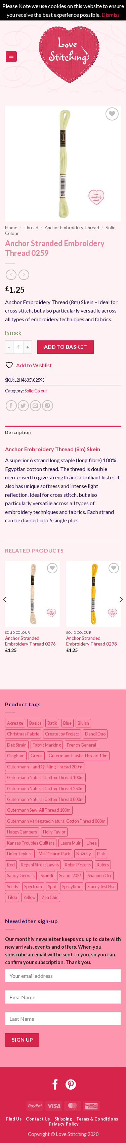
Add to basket (65, 347)
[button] (11, 56)
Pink (101, 853)
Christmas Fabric (23, 733)
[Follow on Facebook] (55, 1085)
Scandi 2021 (70, 875)
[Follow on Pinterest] (71, 1085)
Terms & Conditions (97, 1119)
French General (81, 745)
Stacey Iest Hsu (101, 886)
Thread (31, 227)
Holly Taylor (54, 832)
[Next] (121, 613)
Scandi (47, 875)
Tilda (12, 897)
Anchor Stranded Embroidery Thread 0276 (30, 641)
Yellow (29, 897)
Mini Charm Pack (54, 853)
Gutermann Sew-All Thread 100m (39, 810)
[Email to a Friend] (35, 405)
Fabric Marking (47, 745)
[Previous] (5, 613)
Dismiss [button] (110, 14)
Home (11, 227)
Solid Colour (36, 390)
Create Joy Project (62, 733)
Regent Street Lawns (40, 864)
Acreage (15, 723)
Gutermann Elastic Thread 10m (78, 755)
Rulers (103, 864)
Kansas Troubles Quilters (30, 843)
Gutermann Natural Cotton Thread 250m (45, 788)
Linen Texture (20, 853)
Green (37, 755)
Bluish (83, 723)
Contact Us (38, 1119)
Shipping (63, 1119)
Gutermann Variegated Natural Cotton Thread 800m (56, 821)
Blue (67, 723)
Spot (52, 886)
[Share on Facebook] (11, 405)
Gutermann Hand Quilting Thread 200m (44, 766)
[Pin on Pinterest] (47, 405)
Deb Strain (17, 745)
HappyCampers (22, 832)
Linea (92, 843)
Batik (52, 723)
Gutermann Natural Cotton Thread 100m (45, 777)
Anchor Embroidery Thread (72, 227)
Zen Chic (50, 897)
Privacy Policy (64, 1124)
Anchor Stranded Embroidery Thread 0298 (91, 641)
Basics (35, 723)
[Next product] (11, 275)
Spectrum (33, 886)
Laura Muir (70, 843)
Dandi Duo (95, 733)
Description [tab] (18, 432)
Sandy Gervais (21, 875)
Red (11, 864)
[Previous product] (23, 275)
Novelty (83, 853)
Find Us (14, 1119)
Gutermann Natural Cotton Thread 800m (45, 799)
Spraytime (71, 886)
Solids (12, 886)
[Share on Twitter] (23, 405)
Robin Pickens (78, 864)
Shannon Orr (100, 875)
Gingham (16, 755)
